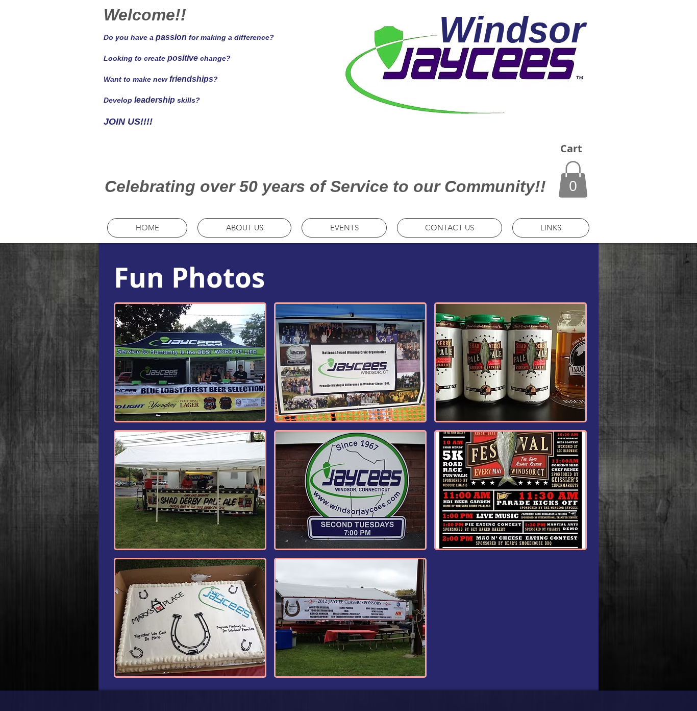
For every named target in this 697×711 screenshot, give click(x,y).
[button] (573, 179)
